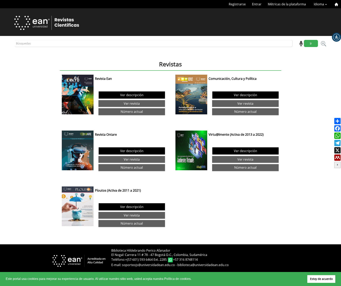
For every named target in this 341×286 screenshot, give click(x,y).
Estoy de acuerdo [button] (321, 279)
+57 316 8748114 (185, 259)
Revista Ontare (106, 134)
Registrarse (237, 4)
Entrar (256, 4)
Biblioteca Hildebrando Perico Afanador (140, 250)
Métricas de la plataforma (287, 4)
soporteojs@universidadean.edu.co (148, 265)
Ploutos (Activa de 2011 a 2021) (118, 190)
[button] (336, 37)
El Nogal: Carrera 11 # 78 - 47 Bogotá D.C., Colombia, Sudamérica (159, 255)
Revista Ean (103, 78)
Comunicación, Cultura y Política (233, 78)
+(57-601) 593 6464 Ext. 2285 (146, 259)
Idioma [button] (319, 4)
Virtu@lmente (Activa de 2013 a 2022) (236, 134)
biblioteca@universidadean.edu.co (203, 265)
